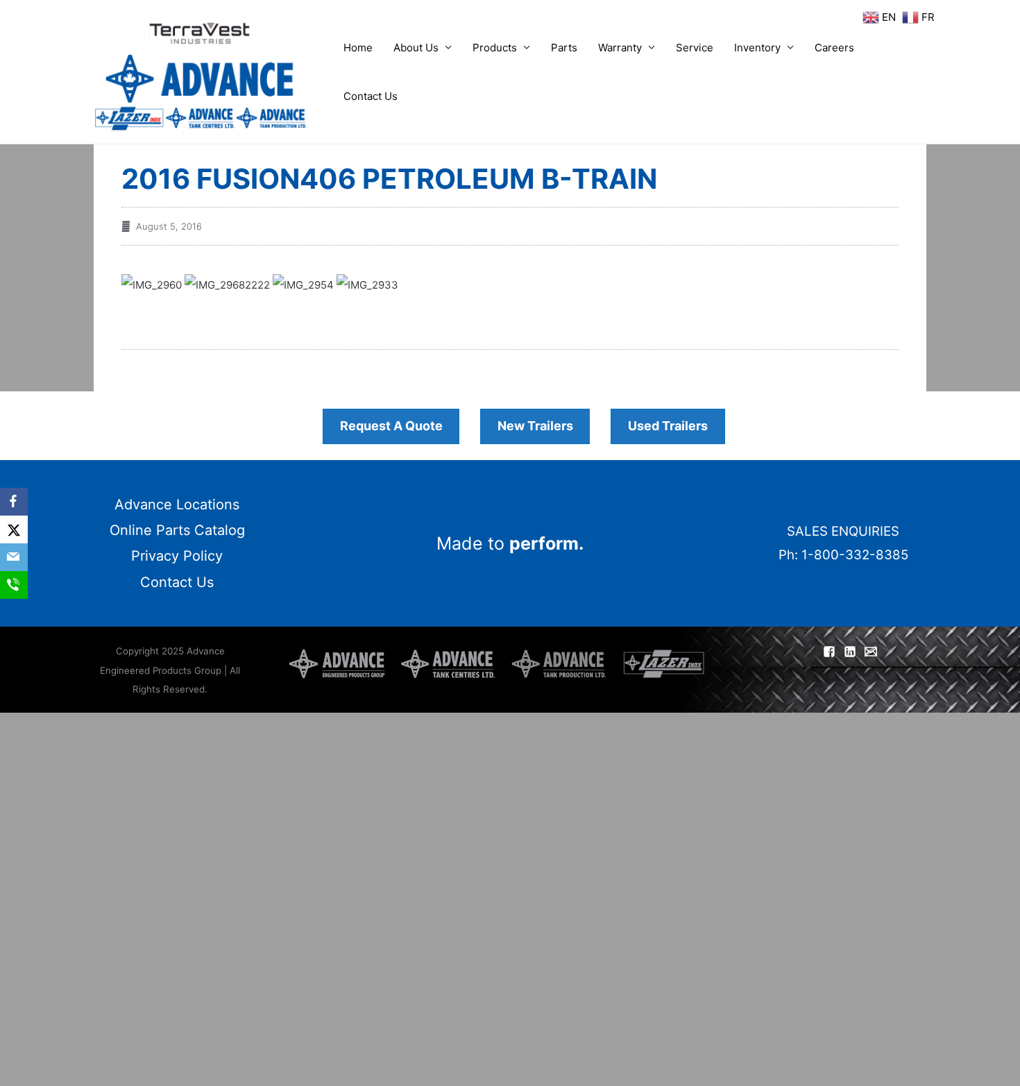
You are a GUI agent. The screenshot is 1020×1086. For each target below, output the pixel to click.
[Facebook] (14, 502)
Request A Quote (391, 425)
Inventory (757, 47)
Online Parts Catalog (177, 530)
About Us (416, 47)
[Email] (14, 557)
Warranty (620, 47)
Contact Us (370, 96)
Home (358, 47)
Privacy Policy (177, 556)
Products (495, 47)
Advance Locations (176, 504)
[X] (14, 529)
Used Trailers (668, 425)
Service (694, 47)
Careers (834, 47)
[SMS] (14, 585)
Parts (564, 47)
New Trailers (535, 425)
